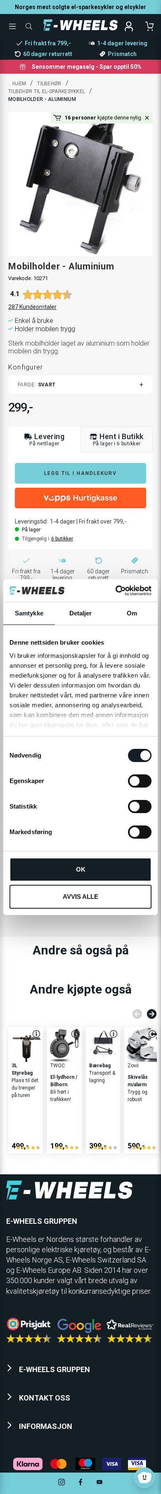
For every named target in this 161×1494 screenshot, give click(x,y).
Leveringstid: (31, 521)
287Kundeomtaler (32, 307)
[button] (146, 118)
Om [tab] (132, 613)
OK (80, 869)
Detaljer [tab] (80, 613)
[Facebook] (80, 1483)
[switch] (140, 781)
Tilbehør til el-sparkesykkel (46, 91)
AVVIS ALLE (80, 896)
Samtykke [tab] (29, 613)
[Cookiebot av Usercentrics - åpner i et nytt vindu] (116, 590)
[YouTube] (99, 1483)
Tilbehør (49, 84)
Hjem (19, 84)
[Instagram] (61, 1483)
